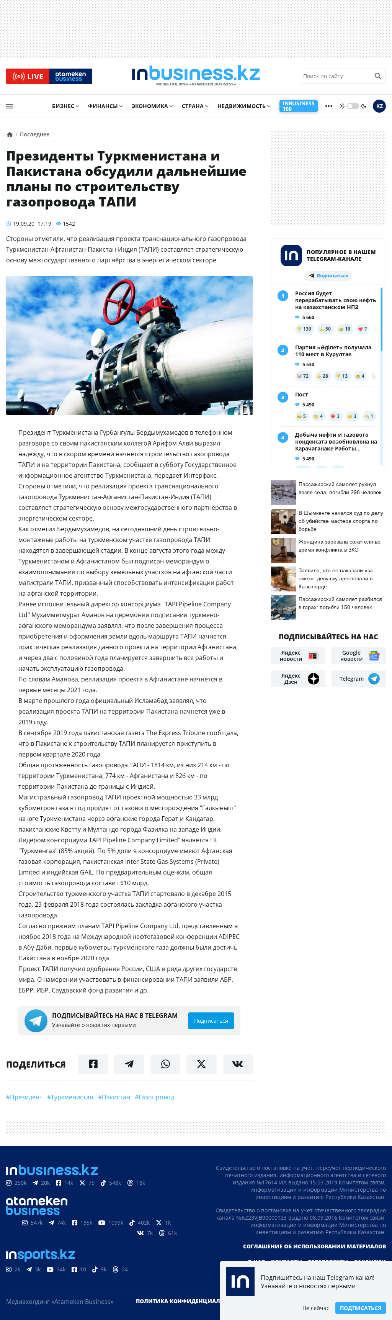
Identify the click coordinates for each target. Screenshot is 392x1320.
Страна (193, 106)
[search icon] (378, 76)
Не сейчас (315, 1308)
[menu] (9, 106)
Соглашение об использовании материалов (314, 1246)
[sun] (342, 106)
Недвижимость (241, 106)
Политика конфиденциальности (189, 1301)
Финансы (103, 106)
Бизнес (63, 106)
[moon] (364, 106)
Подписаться (360, 1308)
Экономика (150, 106)
